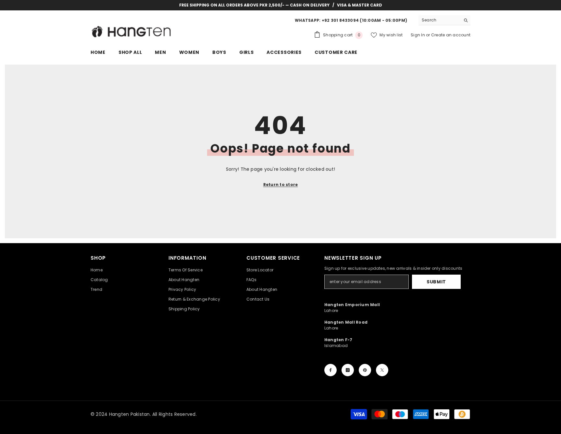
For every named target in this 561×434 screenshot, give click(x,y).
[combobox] (439, 20)
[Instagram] (348, 370)
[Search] (444, 20)
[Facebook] (330, 370)
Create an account (450, 35)
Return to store (280, 184)
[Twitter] (382, 370)
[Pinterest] (365, 370)
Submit (436, 282)
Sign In (418, 35)
